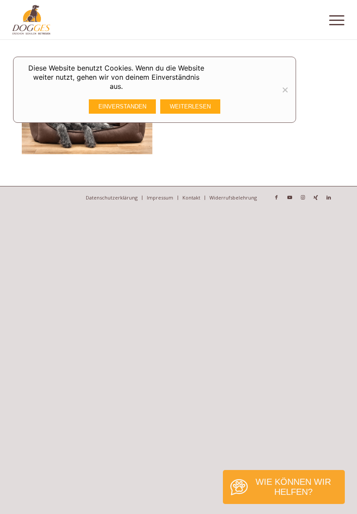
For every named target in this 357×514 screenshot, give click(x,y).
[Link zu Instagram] (302, 197)
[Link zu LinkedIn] (328, 197)
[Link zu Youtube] (289, 197)
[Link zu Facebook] (276, 197)
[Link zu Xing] (315, 197)
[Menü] (336, 19)
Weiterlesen (190, 106)
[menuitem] (336, 19)
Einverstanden (122, 106)
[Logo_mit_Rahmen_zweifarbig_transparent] (31, 19)
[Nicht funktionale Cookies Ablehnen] (284, 89)
